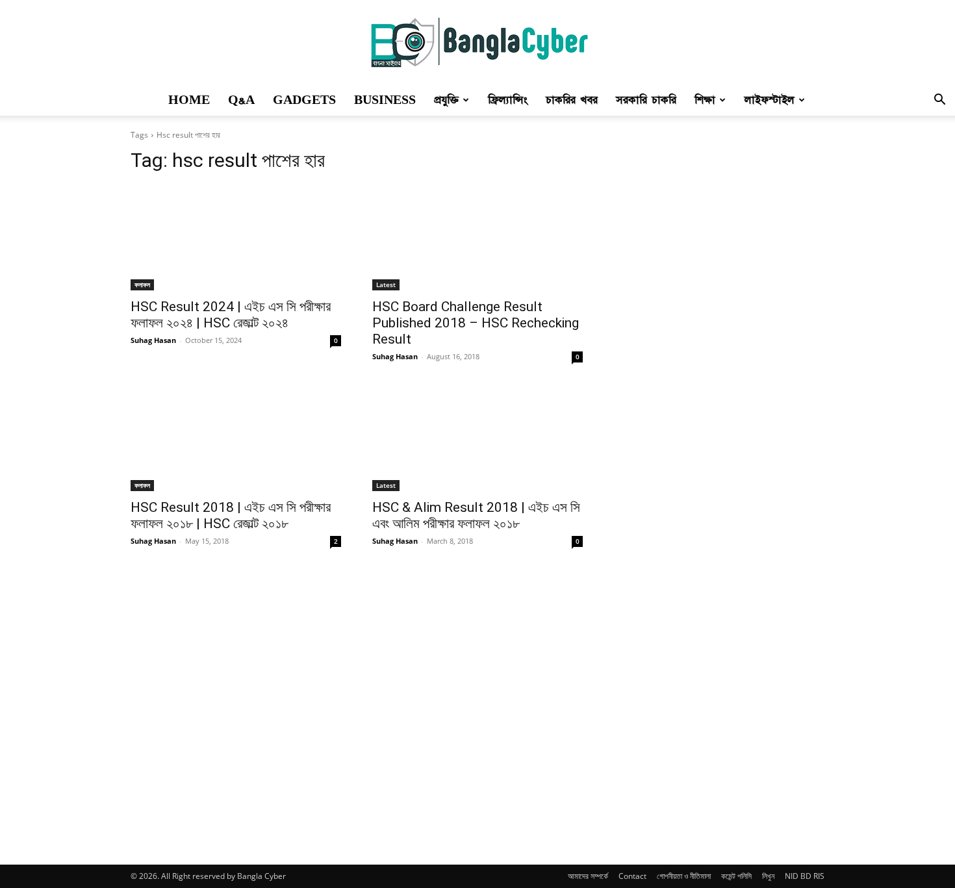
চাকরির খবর (572, 100)
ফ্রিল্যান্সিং (508, 100)
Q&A (241, 100)
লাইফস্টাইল (770, 100)
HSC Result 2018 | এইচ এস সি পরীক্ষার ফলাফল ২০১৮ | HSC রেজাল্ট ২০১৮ (231, 515)
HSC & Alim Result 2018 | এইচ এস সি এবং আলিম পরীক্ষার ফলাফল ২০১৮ (476, 515)
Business (385, 100)
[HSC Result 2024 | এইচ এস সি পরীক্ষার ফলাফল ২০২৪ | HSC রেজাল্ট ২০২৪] (236, 237)
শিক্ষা (704, 100)
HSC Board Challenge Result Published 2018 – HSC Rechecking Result (475, 323)
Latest (386, 284)
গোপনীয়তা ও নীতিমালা (684, 876)
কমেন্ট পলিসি (736, 876)
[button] (939, 101)
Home (189, 100)
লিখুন (768, 876)
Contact (632, 876)
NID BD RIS (804, 876)
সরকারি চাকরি (646, 100)
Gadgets (304, 100)
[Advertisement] (711, 489)
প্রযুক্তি (446, 100)
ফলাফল (142, 284)
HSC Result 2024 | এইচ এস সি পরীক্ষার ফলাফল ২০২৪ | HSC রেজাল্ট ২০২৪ (231, 315)
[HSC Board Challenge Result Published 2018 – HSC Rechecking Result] (477, 237)
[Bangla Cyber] (477, 43)
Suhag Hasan (153, 340)
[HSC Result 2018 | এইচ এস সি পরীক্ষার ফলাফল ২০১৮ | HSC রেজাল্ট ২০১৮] (236, 438)
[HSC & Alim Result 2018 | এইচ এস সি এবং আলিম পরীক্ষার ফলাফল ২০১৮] (477, 438)
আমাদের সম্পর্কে (588, 876)
